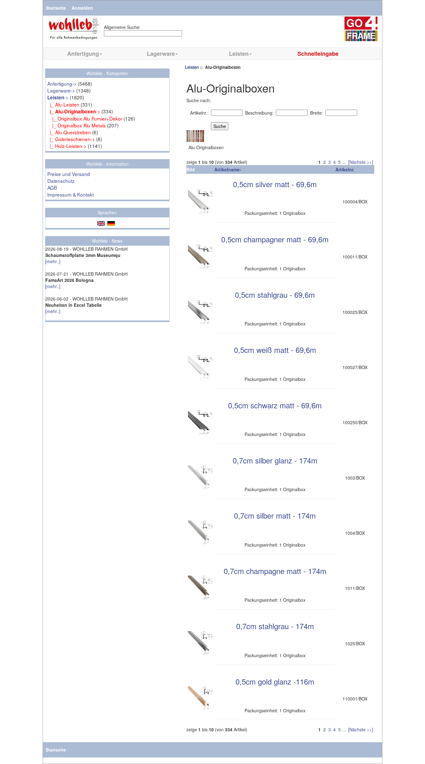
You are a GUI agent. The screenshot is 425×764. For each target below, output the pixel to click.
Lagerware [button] (161, 53)
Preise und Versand (68, 173)
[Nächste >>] (360, 162)
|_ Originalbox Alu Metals (76, 125)
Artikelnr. (344, 169)
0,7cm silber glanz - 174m (275, 460)
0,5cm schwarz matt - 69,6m (275, 405)
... (344, 162)
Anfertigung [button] (83, 53)
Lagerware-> (61, 90)
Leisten (192, 67)
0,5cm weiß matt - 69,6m (275, 349)
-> (57, 97)
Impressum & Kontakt (70, 194)
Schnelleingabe (318, 53)
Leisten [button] (239, 53)
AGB (52, 187)
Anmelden (82, 8)
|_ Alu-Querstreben (69, 132)
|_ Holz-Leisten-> (66, 145)
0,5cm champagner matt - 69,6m (275, 239)
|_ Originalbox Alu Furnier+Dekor (84, 118)
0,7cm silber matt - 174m (275, 515)
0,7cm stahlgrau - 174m (275, 625)
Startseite (56, 8)
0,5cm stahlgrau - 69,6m (275, 294)
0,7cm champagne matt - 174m (275, 570)
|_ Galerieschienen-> (71, 138)
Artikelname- (227, 169)
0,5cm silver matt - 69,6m (275, 183)
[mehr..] (52, 261)
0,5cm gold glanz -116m (275, 681)
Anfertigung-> (62, 83)
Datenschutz (61, 180)
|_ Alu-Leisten (63, 104)
